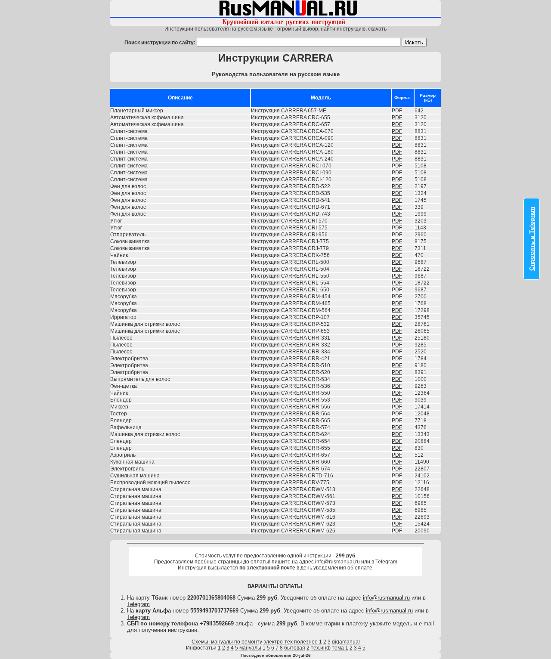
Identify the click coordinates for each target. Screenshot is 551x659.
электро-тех (278, 642)
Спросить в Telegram (531, 239)
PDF (397, 111)
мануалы (250, 648)
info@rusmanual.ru (337, 562)
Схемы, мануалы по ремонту (227, 642)
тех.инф (321, 648)
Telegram (386, 562)
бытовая (294, 648)
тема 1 (340, 648)
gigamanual (346, 642)
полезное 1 (308, 642)
